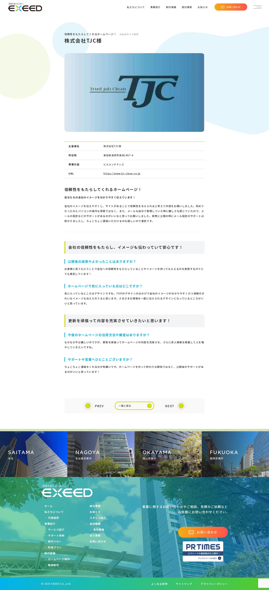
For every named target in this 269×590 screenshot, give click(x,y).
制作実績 (171, 7)
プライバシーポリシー (214, 584)
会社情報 (98, 529)
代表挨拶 (53, 518)
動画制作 (53, 565)
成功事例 (187, 7)
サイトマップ (184, 584)
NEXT (169, 406)
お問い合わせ (233, 7)
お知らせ (203, 7)
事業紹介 (155, 7)
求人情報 (95, 535)
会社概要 (95, 523)
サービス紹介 (56, 529)
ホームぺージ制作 (59, 559)
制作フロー (55, 541)
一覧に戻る (124, 405)
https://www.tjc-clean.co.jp (122, 173)
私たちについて (136, 7)
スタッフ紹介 (98, 518)
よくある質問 (159, 584)
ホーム (49, 506)
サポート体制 (56, 535)
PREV (99, 406)
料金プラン (55, 547)
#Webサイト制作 (129, 34)
